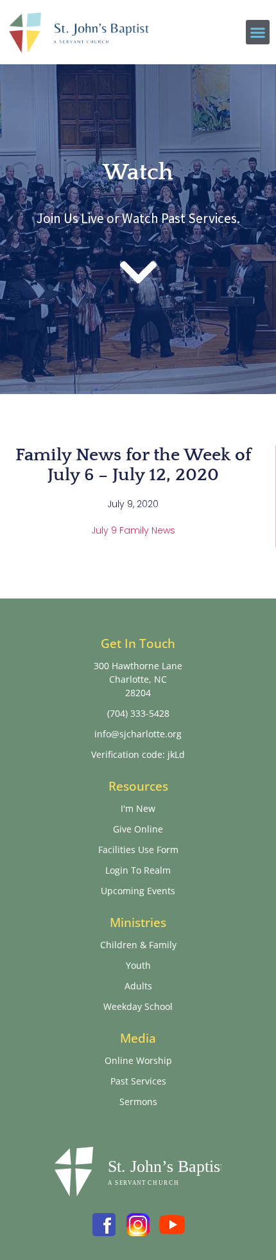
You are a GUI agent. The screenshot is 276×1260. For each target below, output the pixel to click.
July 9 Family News (133, 530)
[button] (258, 32)
